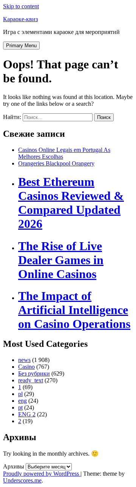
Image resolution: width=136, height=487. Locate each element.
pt (20, 407)
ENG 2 (27, 414)
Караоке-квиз (20, 19)
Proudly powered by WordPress (41, 473)
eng (22, 400)
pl (20, 394)
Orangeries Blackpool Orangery (56, 163)
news (24, 360)
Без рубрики (34, 373)
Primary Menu (21, 45)
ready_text (30, 380)
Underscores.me (22, 480)
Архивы (13, 466)
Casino (26, 366)
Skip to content (21, 6)
